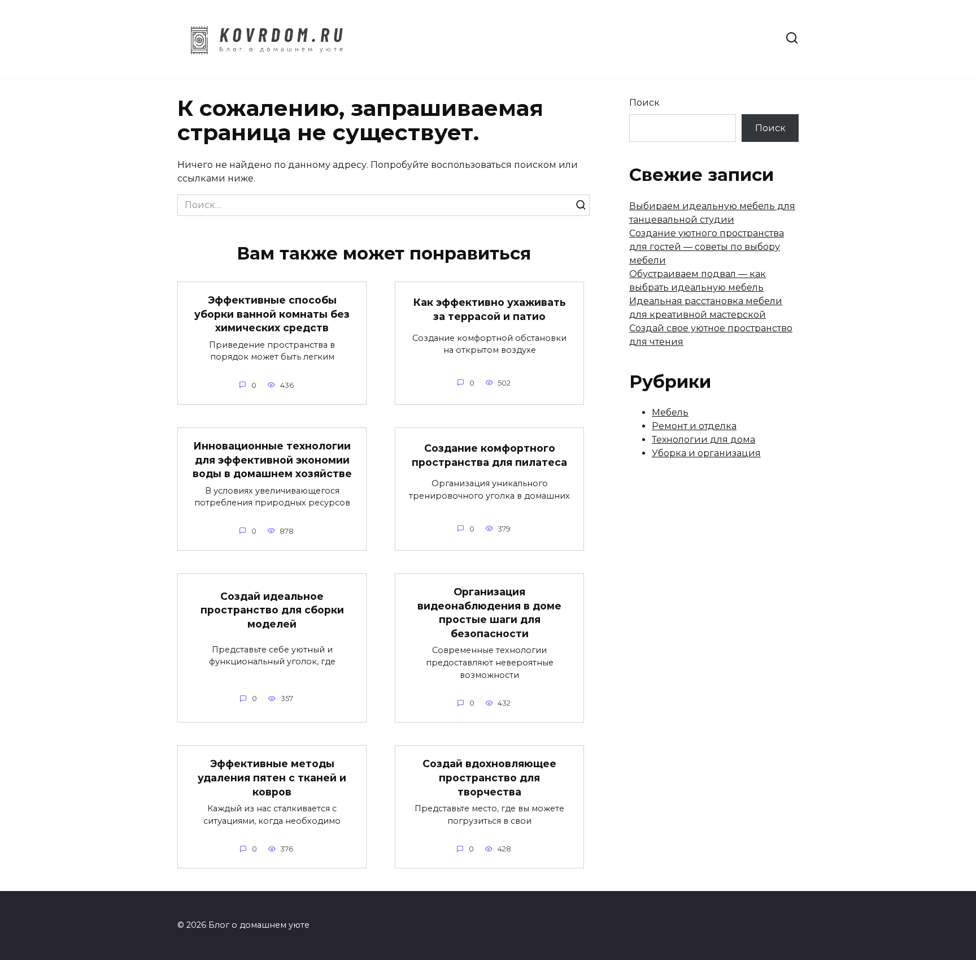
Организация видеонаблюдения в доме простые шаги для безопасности (489, 612)
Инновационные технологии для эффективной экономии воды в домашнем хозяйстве (272, 459)
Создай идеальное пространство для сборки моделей (272, 610)
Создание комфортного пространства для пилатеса (489, 455)
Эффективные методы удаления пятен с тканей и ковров (272, 777)
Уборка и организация (706, 453)
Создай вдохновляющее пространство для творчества (489, 777)
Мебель (670, 412)
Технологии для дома (703, 439)
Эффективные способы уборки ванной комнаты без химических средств (272, 314)
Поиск (644, 102)
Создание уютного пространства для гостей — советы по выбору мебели (706, 247)
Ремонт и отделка (694, 426)
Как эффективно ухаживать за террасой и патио (489, 309)
